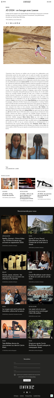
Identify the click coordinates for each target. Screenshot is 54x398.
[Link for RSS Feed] (30, 392)
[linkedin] (13, 23)
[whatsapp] (17, 23)
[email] (7, 23)
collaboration (10, 168)
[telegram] (19, 23)
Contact (22, 395)
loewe (17, 168)
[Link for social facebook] (24, 392)
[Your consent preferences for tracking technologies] (51, 395)
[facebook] (9, 23)
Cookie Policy (37, 395)
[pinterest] (11, 23)
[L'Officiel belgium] (27, 2)
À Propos (16, 395)
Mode (7, 7)
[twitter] (15, 23)
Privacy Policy (33, 376)
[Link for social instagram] (27, 392)
